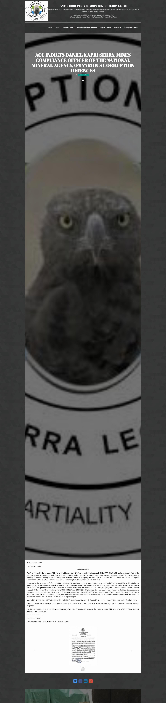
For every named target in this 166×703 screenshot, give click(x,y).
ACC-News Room (83, 75)
